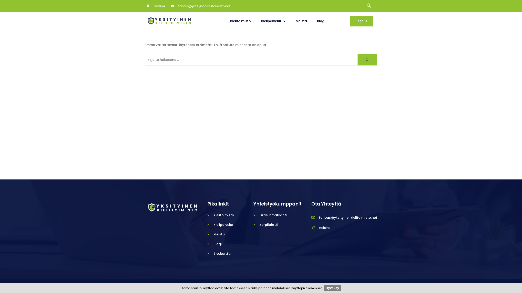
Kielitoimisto (240, 21)
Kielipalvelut (271, 21)
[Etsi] (367, 60)
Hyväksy (332, 288)
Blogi (321, 21)
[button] (371, 6)
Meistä (301, 21)
